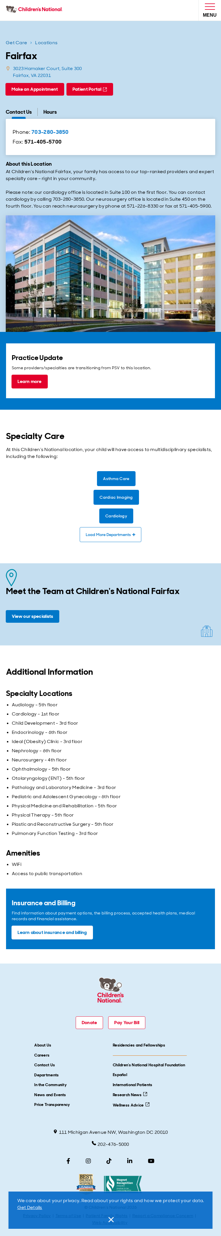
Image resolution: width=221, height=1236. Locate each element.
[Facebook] (68, 1161)
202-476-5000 (113, 1144)
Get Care (16, 43)
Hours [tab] (50, 112)
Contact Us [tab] (19, 112)
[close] (110, 1219)
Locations (46, 43)
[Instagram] (88, 1161)
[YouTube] (151, 1161)
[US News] (86, 1184)
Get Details (29, 1207)
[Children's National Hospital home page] (35, 10)
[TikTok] (109, 1161)
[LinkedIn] (130, 1161)
